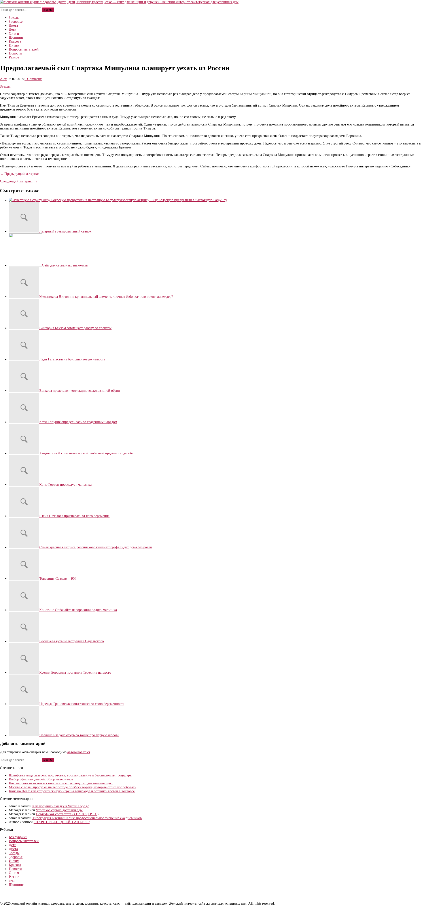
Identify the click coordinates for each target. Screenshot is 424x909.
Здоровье (16, 21)
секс (12, 881)
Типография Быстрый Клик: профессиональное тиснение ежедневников (87, 818)
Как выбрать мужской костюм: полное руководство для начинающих (61, 783)
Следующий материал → (19, 181)
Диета (13, 25)
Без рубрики (18, 837)
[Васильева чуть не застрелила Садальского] (24, 641)
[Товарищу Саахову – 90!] (24, 578)
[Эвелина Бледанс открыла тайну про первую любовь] (24, 735)
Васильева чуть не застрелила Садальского (71, 641)
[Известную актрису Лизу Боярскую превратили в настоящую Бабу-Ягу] (64, 200)
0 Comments (33, 79)
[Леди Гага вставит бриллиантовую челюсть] (24, 359)
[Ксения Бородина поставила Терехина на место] (24, 672)
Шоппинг (16, 37)
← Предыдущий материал (20, 174)
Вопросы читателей (24, 49)
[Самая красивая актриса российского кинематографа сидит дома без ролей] (24, 547)
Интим (14, 45)
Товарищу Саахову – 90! (57, 578)
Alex (3, 79)
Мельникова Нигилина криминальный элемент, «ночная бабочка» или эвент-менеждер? (106, 296)
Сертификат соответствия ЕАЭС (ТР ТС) (67, 814)
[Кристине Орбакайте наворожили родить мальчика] (24, 610)
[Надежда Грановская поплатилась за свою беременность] (24, 704)
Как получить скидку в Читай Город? (60, 806)
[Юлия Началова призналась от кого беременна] (24, 516)
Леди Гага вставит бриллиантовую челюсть (72, 359)
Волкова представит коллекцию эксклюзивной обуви (79, 390)
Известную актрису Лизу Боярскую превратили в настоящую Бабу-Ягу (173, 200)
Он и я (14, 33)
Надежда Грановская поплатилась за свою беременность (81, 704)
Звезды (14, 17)
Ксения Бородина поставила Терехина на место (75, 672)
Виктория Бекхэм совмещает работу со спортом (75, 328)
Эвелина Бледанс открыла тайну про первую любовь (79, 735)
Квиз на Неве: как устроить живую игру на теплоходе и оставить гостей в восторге (72, 791)
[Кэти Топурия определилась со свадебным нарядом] (24, 422)
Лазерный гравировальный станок (65, 231)
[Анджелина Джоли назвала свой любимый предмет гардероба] (24, 453)
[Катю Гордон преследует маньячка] (24, 484)
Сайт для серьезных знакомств (65, 265)
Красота (15, 41)
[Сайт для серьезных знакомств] (25, 265)
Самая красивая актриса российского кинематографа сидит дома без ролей (95, 547)
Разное (14, 57)
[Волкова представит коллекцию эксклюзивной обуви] (24, 390)
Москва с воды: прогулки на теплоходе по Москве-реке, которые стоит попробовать (72, 787)
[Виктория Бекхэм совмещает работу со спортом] (24, 328)
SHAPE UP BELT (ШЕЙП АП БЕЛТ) (62, 822)
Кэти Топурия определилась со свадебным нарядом (78, 422)
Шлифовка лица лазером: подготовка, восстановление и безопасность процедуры (70, 775)
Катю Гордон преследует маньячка (65, 484)
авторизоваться (78, 752)
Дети (12, 29)
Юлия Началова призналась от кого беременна (74, 516)
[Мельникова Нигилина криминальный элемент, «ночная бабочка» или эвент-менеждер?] (24, 296)
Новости (15, 53)
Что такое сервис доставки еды (59, 810)
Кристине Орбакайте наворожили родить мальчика (78, 610)
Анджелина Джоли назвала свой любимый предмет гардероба (86, 453)
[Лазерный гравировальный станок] (24, 231)
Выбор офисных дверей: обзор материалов (41, 779)
